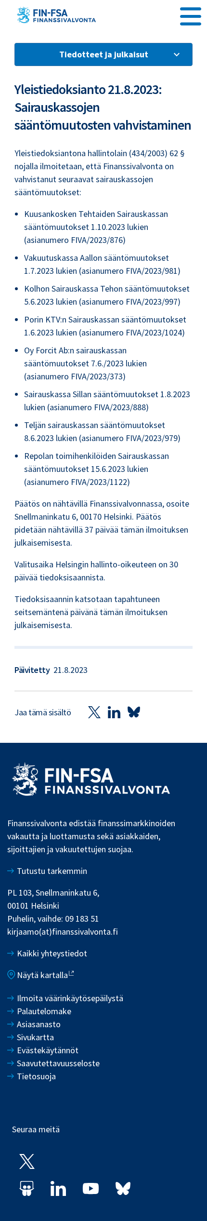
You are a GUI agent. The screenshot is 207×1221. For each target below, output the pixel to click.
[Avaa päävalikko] (190, 15)
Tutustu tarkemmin (52, 870)
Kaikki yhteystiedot (52, 953)
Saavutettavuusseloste (58, 1063)
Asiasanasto (39, 1024)
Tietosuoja (36, 1076)
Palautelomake (44, 1011)
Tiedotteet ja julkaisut (103, 54)
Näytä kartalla (42, 974)
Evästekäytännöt (47, 1050)
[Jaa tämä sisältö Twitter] (94, 712)
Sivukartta (35, 1037)
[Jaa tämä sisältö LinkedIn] (114, 712)
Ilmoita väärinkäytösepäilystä (70, 998)
